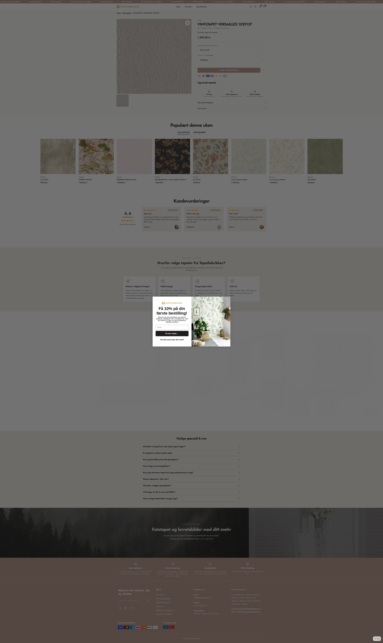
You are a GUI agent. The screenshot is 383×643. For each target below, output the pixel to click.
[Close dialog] (228, 299)
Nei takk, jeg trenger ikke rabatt (172, 340)
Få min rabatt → (172, 334)
